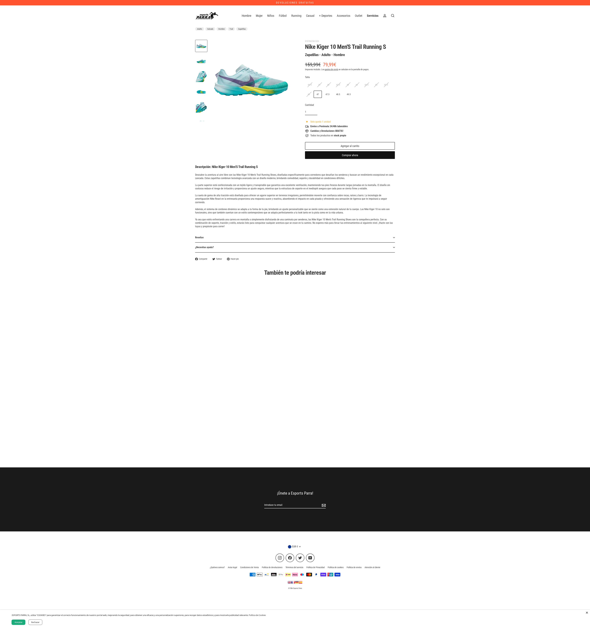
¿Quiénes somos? (217, 567)
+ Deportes (325, 16)
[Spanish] (300, 582)
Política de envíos (354, 567)
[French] (293, 582)
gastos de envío (331, 69)
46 (309, 94)
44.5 (366, 85)
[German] (297, 582)
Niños (270, 16)
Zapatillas (242, 29)
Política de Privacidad (315, 567)
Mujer (259, 16)
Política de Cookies (257, 615)
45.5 (386, 85)
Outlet (358, 16)
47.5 (327, 94)
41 (319, 85)
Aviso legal (232, 567)
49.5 (349, 94)
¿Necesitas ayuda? (204, 247)
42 (328, 85)
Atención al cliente (372, 567)
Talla (307, 77)
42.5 (338, 85)
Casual (310, 16)
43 (348, 85)
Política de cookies (336, 567)
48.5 (338, 94)
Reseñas (199, 237)
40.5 (310, 85)
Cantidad (309, 104)
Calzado (210, 29)
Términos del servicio (294, 567)
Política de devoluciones (272, 567)
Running (296, 16)
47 (318, 94)
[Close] (586, 612)
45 (376, 85)
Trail (231, 29)
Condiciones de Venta (249, 567)
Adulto (199, 29)
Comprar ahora (350, 155)
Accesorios (343, 16)
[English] (289, 582)
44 (357, 85)
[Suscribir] (323, 505)
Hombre (246, 16)
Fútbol (283, 16)
